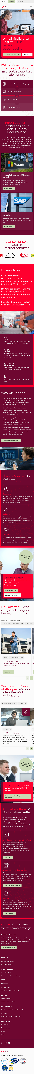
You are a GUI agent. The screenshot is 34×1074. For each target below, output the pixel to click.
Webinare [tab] (23, 703)
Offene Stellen (6, 998)
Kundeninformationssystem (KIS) (12, 1010)
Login (4, 1)
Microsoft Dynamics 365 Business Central (16, 176)
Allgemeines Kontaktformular (11, 1016)
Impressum (5, 1024)
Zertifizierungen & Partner (10, 990)
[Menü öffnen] (31, 6)
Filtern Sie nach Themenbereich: (11, 620)
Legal (3, 1031)
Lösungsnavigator (7, 964)
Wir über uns (5, 987)
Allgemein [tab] (7, 623)
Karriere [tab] (29, 623)
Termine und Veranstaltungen (11, 976)
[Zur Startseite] (5, 6)
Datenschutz (5, 1028)
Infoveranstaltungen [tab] (10, 703)
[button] (31, 678)
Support (4, 1013)
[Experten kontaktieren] (11, 1)
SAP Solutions (8, 215)
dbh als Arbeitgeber (8, 1002)
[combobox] (27, 1)
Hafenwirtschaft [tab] (18, 623)
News (3, 979)
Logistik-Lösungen (7, 961)
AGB (2, 1035)
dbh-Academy (6, 972)
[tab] (17, 84)
